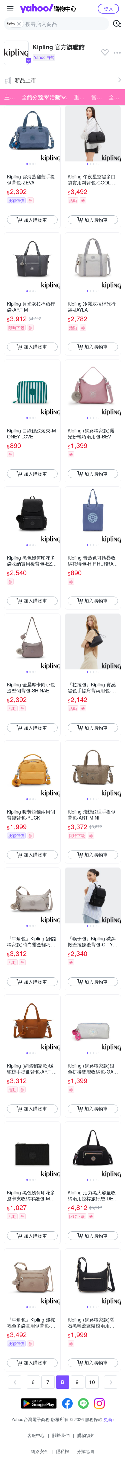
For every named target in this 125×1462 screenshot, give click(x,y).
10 (92, 1382)
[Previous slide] (8, 133)
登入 (108, 8)
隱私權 (62, 1451)
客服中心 (36, 1435)
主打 (9, 97)
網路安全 (39, 1451)
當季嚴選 (98, 97)
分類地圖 (85, 1451)
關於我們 (61, 1435)
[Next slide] (56, 133)
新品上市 (25, 80)
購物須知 (86, 1435)
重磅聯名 (80, 97)
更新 (108, 1419)
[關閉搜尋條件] (19, 24)
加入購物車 (35, 219)
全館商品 (115, 97)
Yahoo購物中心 (48, 8)
